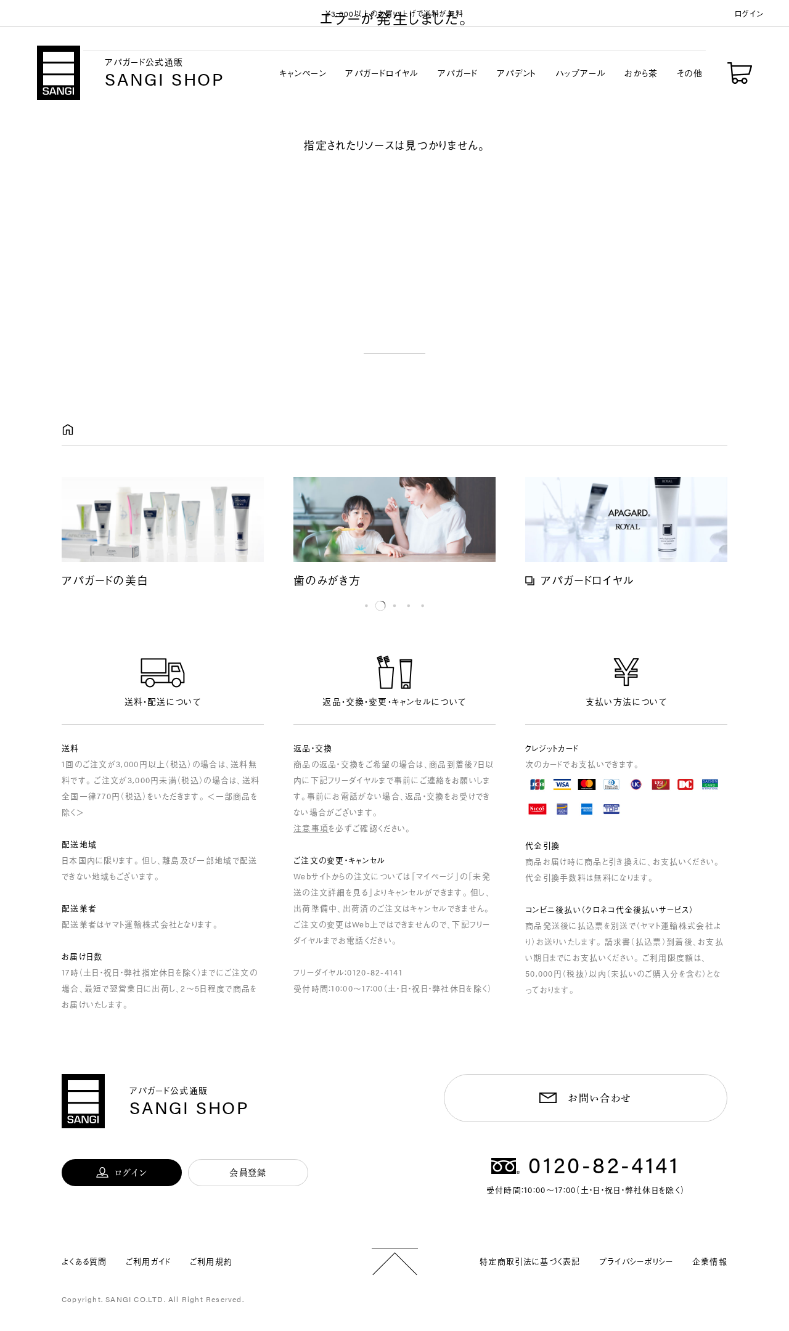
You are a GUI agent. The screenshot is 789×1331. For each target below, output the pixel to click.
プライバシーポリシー (636, 1261)
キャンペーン (303, 73)
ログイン (749, 13)
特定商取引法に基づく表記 (530, 1261)
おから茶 (641, 73)
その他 (690, 73)
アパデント (517, 73)
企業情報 (709, 1261)
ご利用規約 (211, 1261)
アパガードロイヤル (382, 73)
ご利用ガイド (148, 1261)
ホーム (68, 430)
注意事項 (311, 828)
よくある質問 (84, 1261)
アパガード (458, 73)
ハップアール (580, 73)
